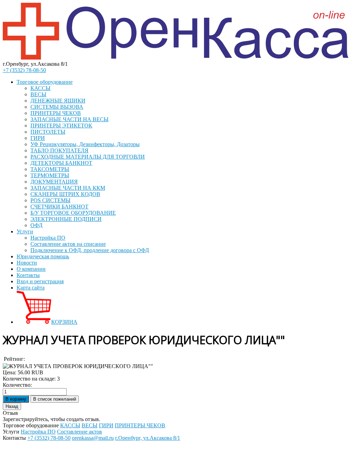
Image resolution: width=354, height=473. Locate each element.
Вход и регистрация (40, 281)
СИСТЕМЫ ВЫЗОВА (56, 107)
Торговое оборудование (45, 82)
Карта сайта (31, 288)
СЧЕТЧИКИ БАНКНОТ (59, 206)
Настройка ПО (47, 238)
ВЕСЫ (38, 94)
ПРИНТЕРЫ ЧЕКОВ (55, 113)
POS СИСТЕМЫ (50, 200)
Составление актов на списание (68, 244)
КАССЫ (40, 88)
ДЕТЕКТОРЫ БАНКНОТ (61, 163)
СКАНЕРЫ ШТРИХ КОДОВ (65, 194)
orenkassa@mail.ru (93, 438)
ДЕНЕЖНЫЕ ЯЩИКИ (57, 101)
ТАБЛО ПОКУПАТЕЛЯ (59, 150)
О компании (31, 269)
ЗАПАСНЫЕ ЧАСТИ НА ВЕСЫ (69, 119)
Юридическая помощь (43, 256)
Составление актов (79, 432)
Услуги (25, 231)
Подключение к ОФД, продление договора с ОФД (89, 250)
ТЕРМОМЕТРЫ (49, 175)
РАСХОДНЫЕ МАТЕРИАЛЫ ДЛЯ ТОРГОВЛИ (87, 157)
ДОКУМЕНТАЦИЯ (54, 182)
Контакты (28, 275)
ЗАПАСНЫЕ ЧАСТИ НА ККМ (67, 188)
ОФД (36, 225)
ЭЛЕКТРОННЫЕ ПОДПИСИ (66, 219)
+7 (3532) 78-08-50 (24, 70)
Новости (27, 263)
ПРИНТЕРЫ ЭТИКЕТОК (61, 125)
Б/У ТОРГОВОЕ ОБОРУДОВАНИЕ (73, 213)
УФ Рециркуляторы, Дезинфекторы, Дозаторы (85, 144)
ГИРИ (37, 138)
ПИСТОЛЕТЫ (47, 132)
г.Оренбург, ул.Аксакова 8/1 (147, 438)
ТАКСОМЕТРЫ (49, 169)
